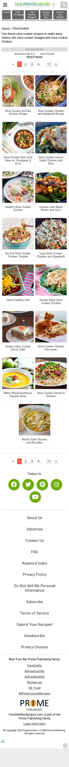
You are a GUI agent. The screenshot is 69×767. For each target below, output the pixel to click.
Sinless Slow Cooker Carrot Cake (18, 348)
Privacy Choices (34, 647)
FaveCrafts (34, 665)
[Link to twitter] (28, 484)
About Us (34, 518)
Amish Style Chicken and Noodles (34, 441)
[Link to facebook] (14, 484)
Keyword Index (34, 563)
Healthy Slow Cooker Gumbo (18, 209)
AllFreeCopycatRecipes (34, 693)
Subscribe (34, 601)
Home (6, 28)
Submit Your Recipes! (34, 624)
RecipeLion (34, 682)
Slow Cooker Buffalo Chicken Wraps (18, 113)
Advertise (34, 529)
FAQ (34, 552)
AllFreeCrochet (34, 671)
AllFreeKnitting (34, 677)
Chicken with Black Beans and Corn (50, 209)
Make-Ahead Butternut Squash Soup (18, 395)
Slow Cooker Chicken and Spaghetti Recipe (51, 113)
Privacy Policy (35, 574)
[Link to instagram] (56, 484)
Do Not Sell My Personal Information (34, 588)
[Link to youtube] (35, 497)
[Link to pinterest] (42, 484)
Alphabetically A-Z (25, 53)
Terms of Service (34, 613)
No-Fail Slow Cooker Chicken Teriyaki (18, 255)
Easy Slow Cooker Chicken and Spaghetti (51, 255)
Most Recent (47, 53)
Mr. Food (34, 688)
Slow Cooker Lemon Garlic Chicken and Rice (51, 160)
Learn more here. (34, 724)
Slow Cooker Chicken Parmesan (51, 348)
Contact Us (34, 540)
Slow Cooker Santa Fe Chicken (51, 395)
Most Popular (35, 56)
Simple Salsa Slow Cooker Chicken (50, 302)
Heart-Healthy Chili (18, 300)
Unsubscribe (34, 635)
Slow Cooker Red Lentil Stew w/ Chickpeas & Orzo (18, 160)
